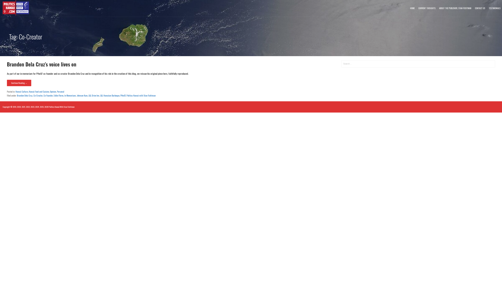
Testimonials (494, 8)
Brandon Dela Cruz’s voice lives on (41, 64)
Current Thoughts (426, 8)
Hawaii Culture (22, 91)
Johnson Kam (82, 95)
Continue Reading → (19, 82)
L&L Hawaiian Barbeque (109, 95)
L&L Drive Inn (94, 95)
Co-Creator (38, 95)
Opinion (53, 91)
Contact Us (480, 8)
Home (412, 8)
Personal (60, 91)
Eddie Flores (59, 95)
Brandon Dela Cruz (25, 95)
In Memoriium (70, 95)
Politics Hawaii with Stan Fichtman (141, 95)
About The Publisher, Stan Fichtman (455, 8)
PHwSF (123, 95)
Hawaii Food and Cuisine (39, 91)
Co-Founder (48, 95)
